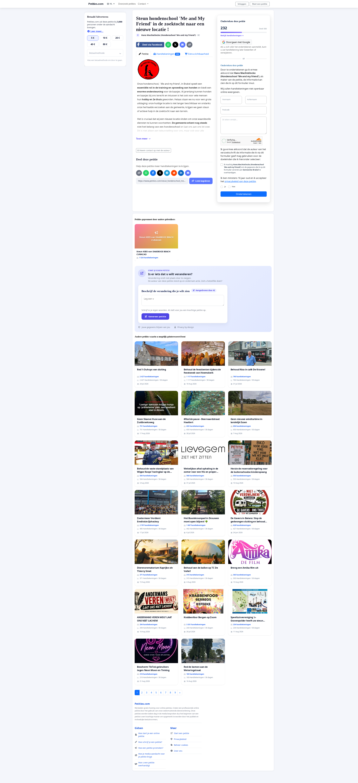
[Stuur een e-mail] (182, 45)
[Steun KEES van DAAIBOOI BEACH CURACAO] (156, 242)
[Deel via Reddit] (174, 173)
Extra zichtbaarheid (198, 53)
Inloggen (242, 4)
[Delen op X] (175, 45)
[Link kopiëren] (189, 45)
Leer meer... (96, 31)
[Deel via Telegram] (167, 173)
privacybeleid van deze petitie (240, 181)
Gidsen (139, 728)
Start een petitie (259, 4)
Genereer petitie (157, 316)
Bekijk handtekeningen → (232, 35)
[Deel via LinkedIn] (181, 173)
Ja (225, 186)
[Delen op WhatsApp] (168, 45)
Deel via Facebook (152, 44)
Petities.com (95, 3)
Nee (233, 186)
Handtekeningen (167, 53)
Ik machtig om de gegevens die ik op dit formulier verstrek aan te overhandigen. (244, 168)
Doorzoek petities (127, 4)
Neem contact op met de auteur (155, 150)
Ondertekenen (243, 194)
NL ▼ (112, 4)
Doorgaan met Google (238, 42)
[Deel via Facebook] (153, 173)
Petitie (145, 53)
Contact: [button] (142, 4)
